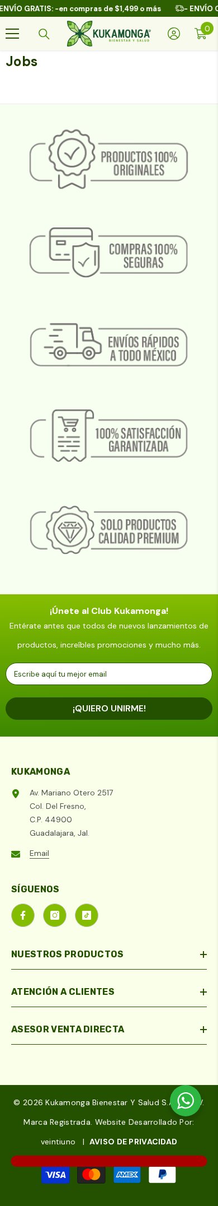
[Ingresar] (174, 33)
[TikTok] (86, 915)
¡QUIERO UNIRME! (109, 708)
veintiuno (58, 1142)
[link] (109, 160)
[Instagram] (55, 915)
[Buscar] (44, 34)
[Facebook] (23, 915)
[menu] (12, 33)
